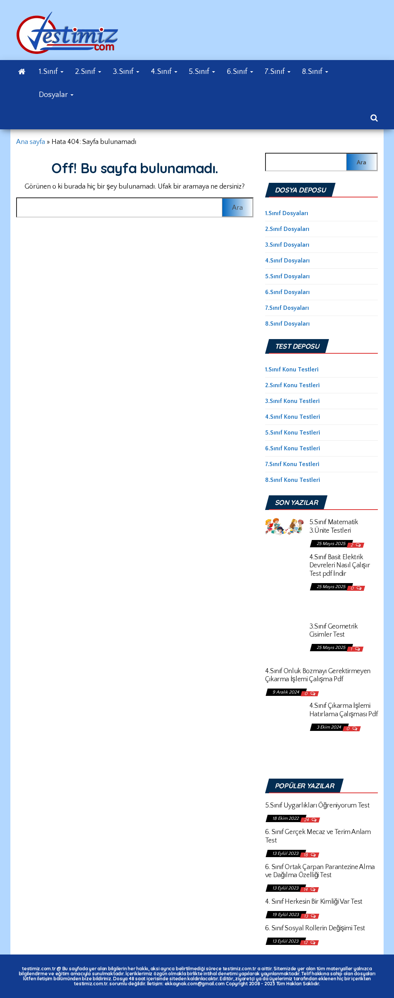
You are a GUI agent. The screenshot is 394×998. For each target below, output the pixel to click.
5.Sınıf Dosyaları (287, 276)
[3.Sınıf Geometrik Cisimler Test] (284, 640)
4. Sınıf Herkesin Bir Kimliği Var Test (313, 902)
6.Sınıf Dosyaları (287, 292)
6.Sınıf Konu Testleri (292, 448)
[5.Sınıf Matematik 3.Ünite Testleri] (284, 526)
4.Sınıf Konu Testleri (292, 416)
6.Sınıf (238, 71)
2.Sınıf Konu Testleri (292, 385)
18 (306, 855)
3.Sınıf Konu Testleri (292, 401)
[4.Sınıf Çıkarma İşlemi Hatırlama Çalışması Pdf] (284, 732)
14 (306, 889)
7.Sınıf (276, 71)
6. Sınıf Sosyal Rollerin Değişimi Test (315, 928)
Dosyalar (54, 94)
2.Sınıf (86, 71)
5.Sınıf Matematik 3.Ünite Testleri (333, 526)
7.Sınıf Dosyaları (287, 307)
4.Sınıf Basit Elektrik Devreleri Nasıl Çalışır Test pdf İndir (339, 565)
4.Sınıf (162, 71)
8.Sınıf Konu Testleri (292, 479)
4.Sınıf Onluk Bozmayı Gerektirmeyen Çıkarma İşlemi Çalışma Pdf (318, 675)
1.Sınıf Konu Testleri (292, 369)
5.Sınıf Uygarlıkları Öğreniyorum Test (317, 805)
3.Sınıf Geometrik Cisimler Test (333, 631)
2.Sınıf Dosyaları (287, 229)
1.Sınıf (49, 71)
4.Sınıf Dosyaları (287, 260)
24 (307, 819)
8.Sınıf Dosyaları (287, 323)
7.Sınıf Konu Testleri (292, 464)
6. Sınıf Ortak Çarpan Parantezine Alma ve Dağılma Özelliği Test (320, 871)
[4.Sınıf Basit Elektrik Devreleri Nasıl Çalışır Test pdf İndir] (284, 583)
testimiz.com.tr (38, 968)
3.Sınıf (124, 71)
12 (306, 942)
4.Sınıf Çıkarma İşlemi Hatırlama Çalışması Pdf (343, 710)
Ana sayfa (30, 142)
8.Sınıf (313, 71)
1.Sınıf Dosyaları (286, 213)
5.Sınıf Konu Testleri (292, 432)
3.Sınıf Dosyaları (287, 244)
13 (306, 916)
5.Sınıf (200, 71)
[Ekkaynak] (21, 71)
